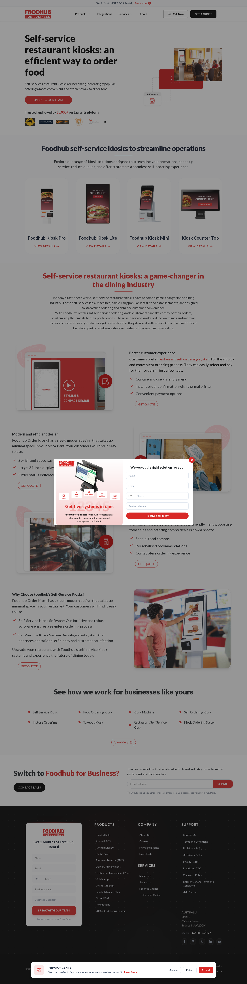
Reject (189, 970)
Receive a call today (157, 515)
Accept (206, 970)
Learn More (130, 972)
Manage (173, 970)
